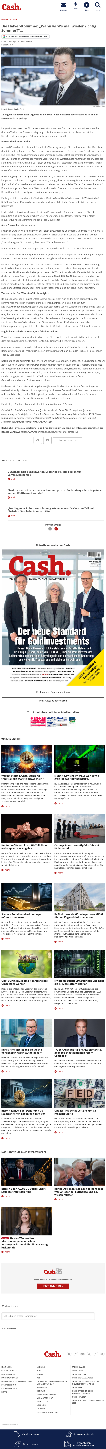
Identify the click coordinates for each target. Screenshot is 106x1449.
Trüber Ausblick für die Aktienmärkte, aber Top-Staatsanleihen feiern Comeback (78, 1052)
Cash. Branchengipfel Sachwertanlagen (82, 1392)
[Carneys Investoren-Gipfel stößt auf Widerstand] (79, 828)
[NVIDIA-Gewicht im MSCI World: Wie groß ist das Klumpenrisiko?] (79, 759)
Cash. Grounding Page (47, 1412)
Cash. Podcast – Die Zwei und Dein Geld (88, 1401)
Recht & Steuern (9, 1388)
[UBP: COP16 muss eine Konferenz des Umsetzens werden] (26, 964)
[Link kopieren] (28, 440)
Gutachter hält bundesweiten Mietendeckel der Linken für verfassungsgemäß (44, 473)
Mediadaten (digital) (47, 1394)
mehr (13, 479)
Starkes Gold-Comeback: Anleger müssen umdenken (21, 916)
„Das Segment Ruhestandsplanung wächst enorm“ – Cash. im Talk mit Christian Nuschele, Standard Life (51, 510)
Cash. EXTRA (77, 1370)
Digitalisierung (8, 1385)
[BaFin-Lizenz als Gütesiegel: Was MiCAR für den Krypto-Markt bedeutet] (79, 897)
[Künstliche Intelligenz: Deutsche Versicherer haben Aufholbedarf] (26, 1033)
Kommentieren (67, 440)
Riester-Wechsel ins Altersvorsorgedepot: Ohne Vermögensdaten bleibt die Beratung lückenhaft (24, 1243)
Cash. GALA (77, 1387)
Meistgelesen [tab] (20, 460)
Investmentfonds (9, 1378)
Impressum (42, 1387)
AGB (38, 1378)
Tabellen (41, 1408)
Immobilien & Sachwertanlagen (16, 1381)
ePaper (40, 1374)
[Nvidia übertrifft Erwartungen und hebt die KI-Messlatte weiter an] (79, 964)
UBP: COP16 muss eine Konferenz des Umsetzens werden (24, 982)
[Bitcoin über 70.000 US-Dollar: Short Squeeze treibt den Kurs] (26, 1172)
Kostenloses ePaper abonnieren (53, 692)
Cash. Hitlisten (79, 1397)
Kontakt (41, 1391)
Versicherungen (9, 1370)
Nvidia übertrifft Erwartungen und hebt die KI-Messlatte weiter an (79, 982)
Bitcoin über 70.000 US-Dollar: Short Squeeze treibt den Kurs (23, 1190)
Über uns (41, 1405)
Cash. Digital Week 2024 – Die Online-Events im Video (85, 1382)
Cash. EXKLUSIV (79, 1374)
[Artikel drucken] (38, 440)
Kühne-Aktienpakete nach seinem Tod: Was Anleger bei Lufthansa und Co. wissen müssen (78, 1192)
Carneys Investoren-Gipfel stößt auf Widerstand (76, 847)
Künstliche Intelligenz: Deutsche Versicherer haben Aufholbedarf (21, 1051)
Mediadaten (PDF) (45, 1398)
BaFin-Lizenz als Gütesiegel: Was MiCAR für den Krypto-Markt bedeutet (79, 916)
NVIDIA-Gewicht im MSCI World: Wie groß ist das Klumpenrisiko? (76, 777)
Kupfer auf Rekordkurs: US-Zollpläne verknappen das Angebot (24, 847)
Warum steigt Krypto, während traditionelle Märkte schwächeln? (22, 777)
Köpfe (4, 1392)
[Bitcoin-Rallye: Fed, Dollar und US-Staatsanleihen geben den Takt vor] (26, 1093)
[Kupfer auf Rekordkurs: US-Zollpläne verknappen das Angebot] (26, 828)
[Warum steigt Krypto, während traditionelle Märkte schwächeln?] (26, 759)
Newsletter (42, 1401)
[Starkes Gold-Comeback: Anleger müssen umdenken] (26, 897)
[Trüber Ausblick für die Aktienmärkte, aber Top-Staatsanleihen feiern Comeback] (79, 1033)
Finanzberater (8, 1374)
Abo (39, 1370)
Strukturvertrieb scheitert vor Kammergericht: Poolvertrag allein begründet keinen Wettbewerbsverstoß (55, 491)
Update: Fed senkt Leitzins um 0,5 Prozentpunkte (75, 1112)
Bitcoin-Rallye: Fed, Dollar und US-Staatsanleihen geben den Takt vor (23, 1112)
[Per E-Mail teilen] (47, 440)
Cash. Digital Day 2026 (82, 1378)
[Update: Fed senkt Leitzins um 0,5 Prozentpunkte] (79, 1093)
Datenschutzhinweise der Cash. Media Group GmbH (52, 1382)
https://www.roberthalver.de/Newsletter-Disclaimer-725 (50, 431)
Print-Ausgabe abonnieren (53, 700)
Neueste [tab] (6, 460)
